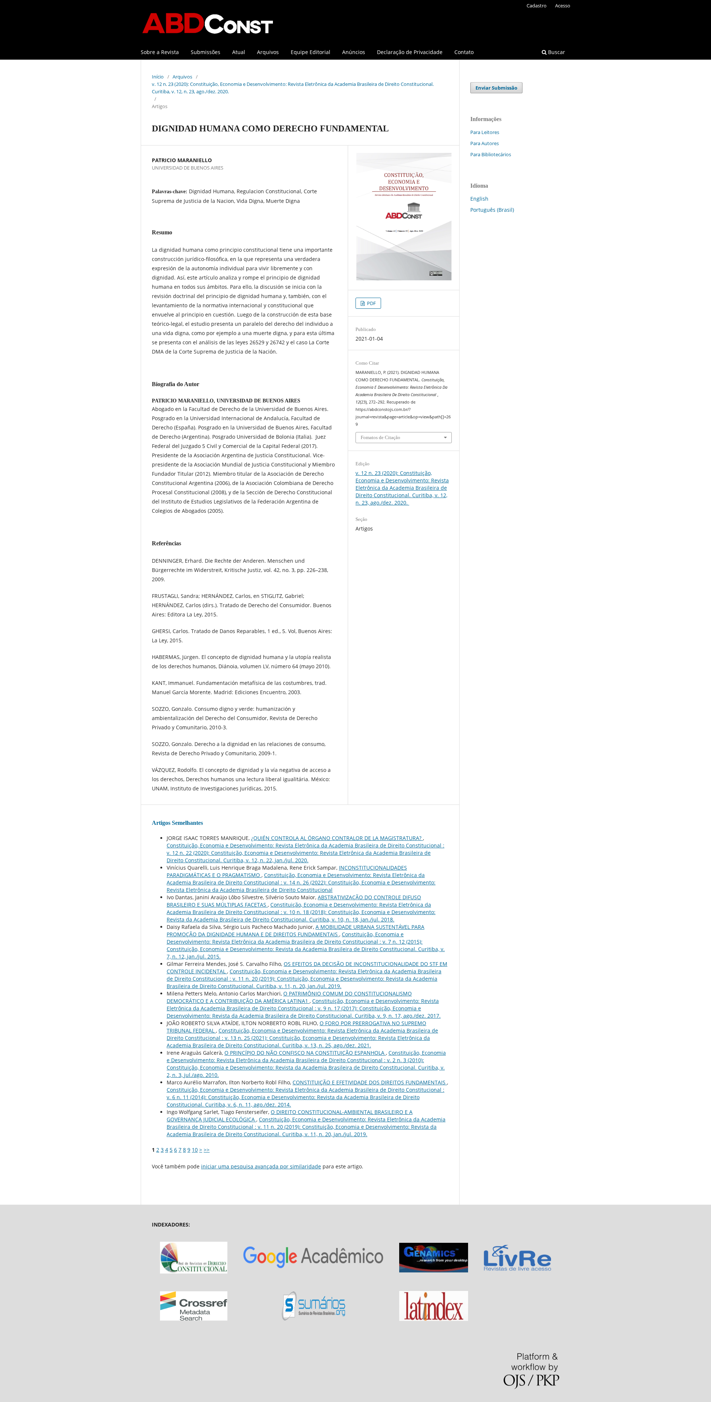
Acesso (562, 5)
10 (195, 1149)
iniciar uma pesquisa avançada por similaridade (261, 1166)
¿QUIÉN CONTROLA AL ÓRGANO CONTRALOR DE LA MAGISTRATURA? (337, 837)
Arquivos (268, 52)
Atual (238, 52)
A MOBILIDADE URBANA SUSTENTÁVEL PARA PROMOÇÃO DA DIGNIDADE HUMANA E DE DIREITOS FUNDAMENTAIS (295, 930)
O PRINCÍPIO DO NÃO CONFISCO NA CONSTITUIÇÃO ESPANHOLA (305, 1052)
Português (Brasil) (492, 209)
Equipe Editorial (310, 52)
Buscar (556, 52)
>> (207, 1149)
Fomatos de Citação (380, 437)
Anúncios (353, 52)
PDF (371, 303)
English (479, 198)
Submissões (205, 52)
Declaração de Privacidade (410, 52)
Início (158, 76)
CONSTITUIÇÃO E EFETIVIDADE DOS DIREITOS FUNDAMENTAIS (370, 1082)
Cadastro (537, 5)
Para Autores (484, 143)
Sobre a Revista (160, 52)
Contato (464, 52)
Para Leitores (484, 132)
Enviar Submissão (496, 87)
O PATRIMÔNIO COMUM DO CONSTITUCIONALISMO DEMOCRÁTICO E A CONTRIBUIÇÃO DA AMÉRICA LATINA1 (289, 997)
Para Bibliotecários (490, 154)
